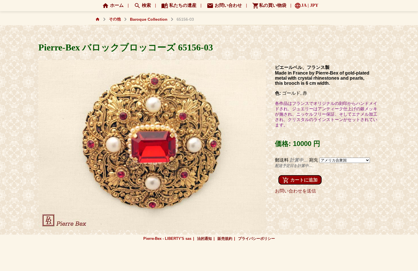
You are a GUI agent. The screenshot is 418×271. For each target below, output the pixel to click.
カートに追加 (300, 180)
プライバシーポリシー (256, 238)
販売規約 (225, 238)
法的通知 (204, 238)
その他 (115, 19)
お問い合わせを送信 (295, 191)
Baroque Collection (148, 19)
